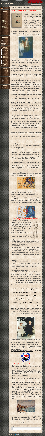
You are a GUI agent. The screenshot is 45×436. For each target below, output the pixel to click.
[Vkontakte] (2, 8)
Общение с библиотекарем (5, 63)
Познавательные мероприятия (5, 56)
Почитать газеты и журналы (5, 50)
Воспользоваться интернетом (5, 52)
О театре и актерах (3, 42)
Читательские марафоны (4, 61)
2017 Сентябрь (3, 79)
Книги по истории (3, 38)
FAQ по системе (4, 87)
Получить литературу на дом (5, 49)
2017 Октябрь (3, 80)
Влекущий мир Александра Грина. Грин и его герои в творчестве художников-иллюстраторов (26, 351)
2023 (14, 7)
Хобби (2, 40)
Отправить (15, 430)
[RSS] (1, 8)
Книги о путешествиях (3, 39)
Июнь (15, 7)
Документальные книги (3, 44)
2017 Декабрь (3, 81)
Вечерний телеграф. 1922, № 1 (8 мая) (16, 144)
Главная (12, 7)
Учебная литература (4, 62)
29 (17, 7)
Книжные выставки (4, 54)
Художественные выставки (5, 57)
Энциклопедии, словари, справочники (3, 43)
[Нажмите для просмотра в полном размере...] (25, 58)
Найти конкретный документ (5, 53)
